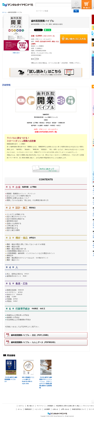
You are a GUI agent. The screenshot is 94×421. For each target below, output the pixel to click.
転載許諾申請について (79, 409)
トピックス (38, 409)
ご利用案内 (49, 406)
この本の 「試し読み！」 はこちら (46, 72)
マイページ (40, 406)
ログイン (21, 406)
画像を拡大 (16, 53)
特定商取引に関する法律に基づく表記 (68, 406)
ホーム (4, 12)
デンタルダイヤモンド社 (17, 5)
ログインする (76, 8)
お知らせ (55, 409)
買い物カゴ (86, 8)
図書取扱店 (28, 409)
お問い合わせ (65, 409)
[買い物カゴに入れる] (73, 39)
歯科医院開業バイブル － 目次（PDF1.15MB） (30, 335)
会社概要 (47, 409)
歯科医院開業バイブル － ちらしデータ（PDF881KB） (33, 342)
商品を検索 (76, 11)
